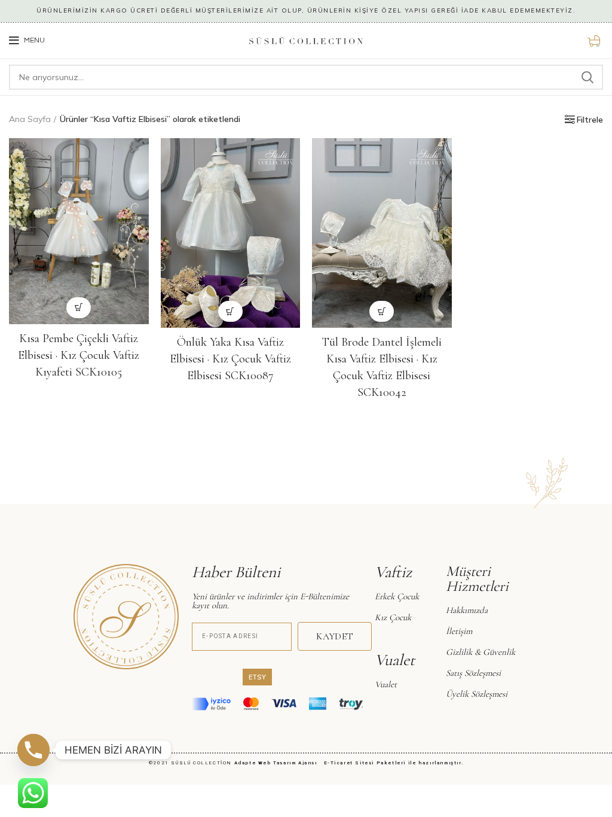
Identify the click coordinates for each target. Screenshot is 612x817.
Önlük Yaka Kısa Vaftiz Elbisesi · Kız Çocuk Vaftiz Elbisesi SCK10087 (230, 359)
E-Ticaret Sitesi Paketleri (365, 763)
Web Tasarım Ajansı (290, 763)
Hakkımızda (467, 610)
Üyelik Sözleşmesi (476, 693)
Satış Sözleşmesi (473, 672)
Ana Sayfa (30, 119)
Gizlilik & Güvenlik (480, 652)
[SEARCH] (587, 77)
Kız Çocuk (393, 617)
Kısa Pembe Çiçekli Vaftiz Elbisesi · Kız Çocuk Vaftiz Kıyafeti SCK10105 (78, 355)
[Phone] (33, 750)
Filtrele (590, 119)
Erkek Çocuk (397, 596)
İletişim (459, 631)
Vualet (386, 684)
